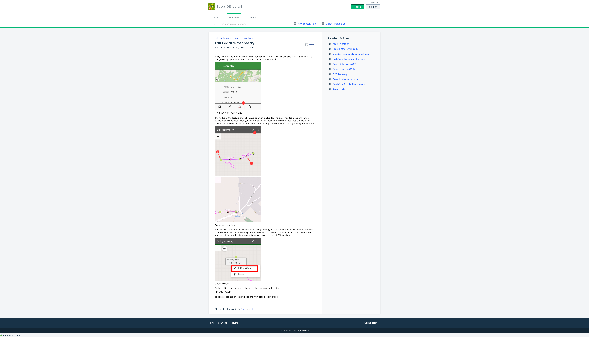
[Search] (215, 24)
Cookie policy (370, 322)
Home (215, 16)
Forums (252, 16)
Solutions (234, 16)
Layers (236, 37)
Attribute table (339, 89)
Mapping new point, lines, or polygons (351, 53)
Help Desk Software (288, 330)
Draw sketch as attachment (346, 79)
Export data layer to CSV (344, 64)
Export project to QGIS (344, 69)
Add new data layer (342, 43)
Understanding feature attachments (350, 58)
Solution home (222, 37)
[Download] (288, 131)
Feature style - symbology (345, 48)
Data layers (248, 37)
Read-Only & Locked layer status (349, 84)
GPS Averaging (340, 74)
